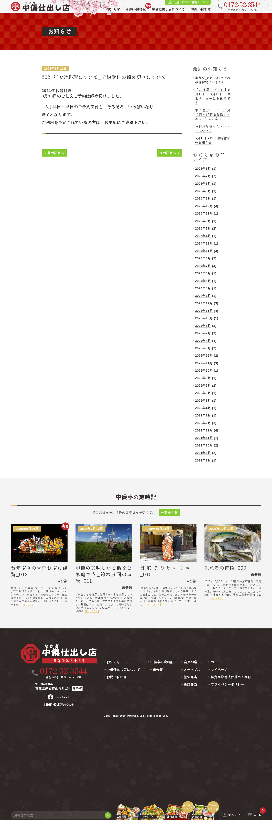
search (107, 815)
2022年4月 (203, 408)
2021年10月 (204, 445)
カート (216, 662)
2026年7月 (203, 176)
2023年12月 (204, 303)
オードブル (192, 669)
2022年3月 (203, 415)
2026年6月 (203, 183)
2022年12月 (204, 355)
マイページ (219, 669)
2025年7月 (203, 228)
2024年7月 (203, 266)
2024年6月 (203, 273)
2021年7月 (203, 460)
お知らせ (113, 662)
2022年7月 (203, 385)
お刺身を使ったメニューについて (212, 128)
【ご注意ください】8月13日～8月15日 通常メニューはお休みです (212, 96)
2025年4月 (203, 236)
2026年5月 (203, 191)
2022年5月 (203, 400)
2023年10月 (204, 318)
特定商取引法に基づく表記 (231, 677)
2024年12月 (204, 243)
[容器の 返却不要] (203, 815)
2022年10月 (204, 370)
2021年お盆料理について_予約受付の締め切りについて (104, 76)
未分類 (158, 669)
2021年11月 (204, 438)
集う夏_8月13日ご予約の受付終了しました (212, 79)
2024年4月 (203, 288)
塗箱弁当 (190, 677)
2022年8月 (203, 378)
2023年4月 (203, 341)
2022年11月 (204, 363)
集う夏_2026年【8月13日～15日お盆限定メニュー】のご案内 (212, 114)
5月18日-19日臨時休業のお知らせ (212, 140)
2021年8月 (203, 453)
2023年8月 (203, 326)
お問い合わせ (117, 677)
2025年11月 (204, 213)
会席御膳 (190, 662)
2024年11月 (204, 251)
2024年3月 (203, 296)
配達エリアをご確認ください (191, 2)
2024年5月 (203, 281)
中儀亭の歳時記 (162, 662)
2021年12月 (204, 430)
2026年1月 (203, 198)
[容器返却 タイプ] (177, 815)
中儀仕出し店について (123, 669)
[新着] (136, 10)
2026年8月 (203, 168)
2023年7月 (203, 333)
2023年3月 (203, 348)
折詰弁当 (190, 684)
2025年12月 (204, 206)
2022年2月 (203, 423)
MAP (77, 688)
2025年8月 (203, 221)
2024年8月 (203, 258)
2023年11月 (204, 311)
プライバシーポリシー (227, 684)
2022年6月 (203, 393)
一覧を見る (169, 512)
